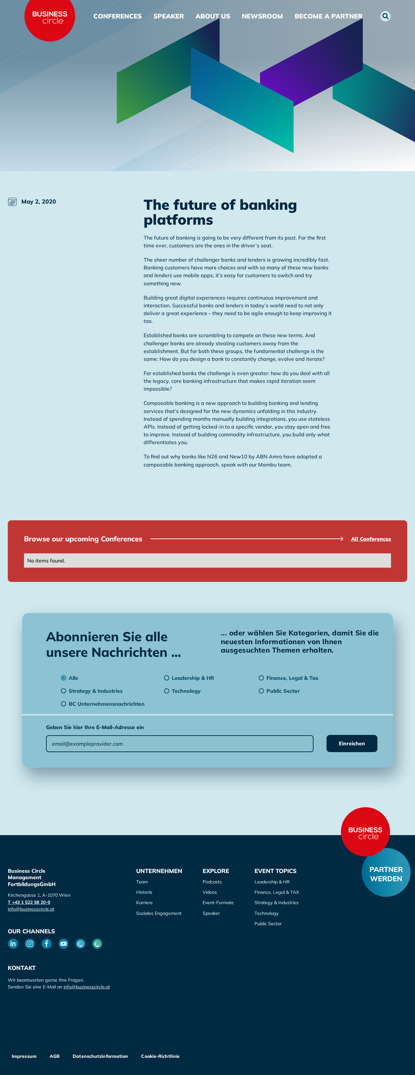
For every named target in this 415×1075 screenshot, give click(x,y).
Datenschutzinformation (100, 1056)
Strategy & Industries (277, 902)
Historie (144, 892)
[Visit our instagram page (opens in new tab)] (30, 944)
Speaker (168, 16)
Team (142, 882)
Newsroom (262, 16)
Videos (210, 892)
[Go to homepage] (365, 831)
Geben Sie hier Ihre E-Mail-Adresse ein (95, 727)
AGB (55, 1056)
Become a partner (328, 16)
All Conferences (371, 539)
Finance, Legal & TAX (277, 892)
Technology (267, 913)
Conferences (117, 16)
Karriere (144, 902)
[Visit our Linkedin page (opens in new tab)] (13, 944)
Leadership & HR (272, 882)
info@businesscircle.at (31, 909)
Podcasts (212, 882)
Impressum (24, 1056)
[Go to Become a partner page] (386, 872)
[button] (385, 16)
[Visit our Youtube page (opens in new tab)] (63, 944)
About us (213, 16)
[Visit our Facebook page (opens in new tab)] (47, 944)
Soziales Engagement (159, 913)
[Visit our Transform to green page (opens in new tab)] (97, 944)
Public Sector (268, 924)
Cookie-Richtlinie (160, 1056)
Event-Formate (218, 902)
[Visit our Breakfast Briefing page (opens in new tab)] (80, 944)
